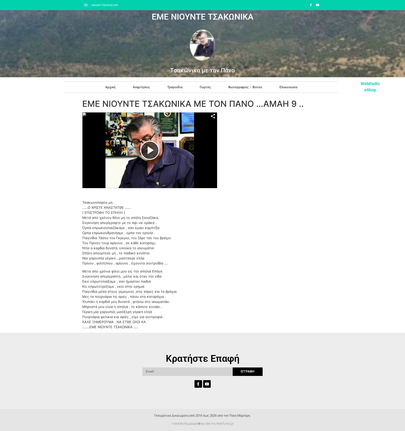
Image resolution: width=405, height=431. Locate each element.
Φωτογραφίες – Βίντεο (245, 87)
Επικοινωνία (288, 87)
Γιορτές (205, 87)
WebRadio (370, 83)
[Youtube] (318, 5)
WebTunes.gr (225, 423)
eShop (370, 89)
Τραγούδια (174, 87)
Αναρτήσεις (141, 87)
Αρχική (110, 87)
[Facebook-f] (311, 5)
